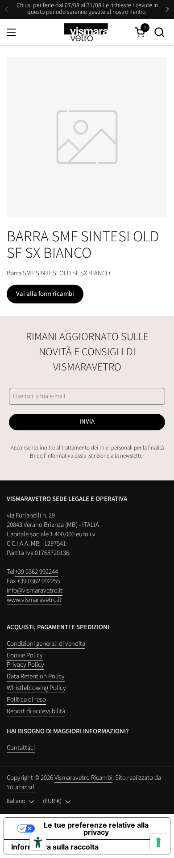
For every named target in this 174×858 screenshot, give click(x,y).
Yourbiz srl (21, 787)
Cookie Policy (25, 655)
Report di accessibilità (36, 711)
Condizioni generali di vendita (46, 643)
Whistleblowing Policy (36, 688)
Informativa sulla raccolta (55, 846)
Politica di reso (26, 699)
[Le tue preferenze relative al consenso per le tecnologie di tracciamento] (158, 842)
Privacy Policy (25, 664)
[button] (159, 32)
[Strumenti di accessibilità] (37, 842)
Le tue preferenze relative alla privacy (96, 828)
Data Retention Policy (36, 676)
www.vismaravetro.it (34, 600)
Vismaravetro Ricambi (83, 777)
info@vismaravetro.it (34, 590)
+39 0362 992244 (36, 571)
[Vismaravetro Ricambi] (86, 32)
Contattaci (21, 748)
